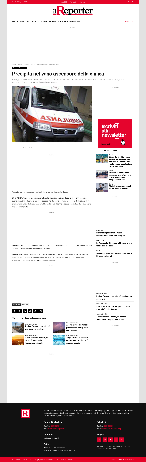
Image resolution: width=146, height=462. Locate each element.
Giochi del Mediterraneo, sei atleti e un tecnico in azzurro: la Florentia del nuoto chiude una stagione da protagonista (120, 162)
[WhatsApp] (30, 311)
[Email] (40, 311)
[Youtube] (121, 439)
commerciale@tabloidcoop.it (112, 428)
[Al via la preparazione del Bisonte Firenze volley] (102, 187)
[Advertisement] (73, 45)
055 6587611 (56, 426)
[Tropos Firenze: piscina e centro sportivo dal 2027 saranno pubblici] (59, 340)
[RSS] (128, 2)
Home (14, 65)
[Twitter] (132, 2)
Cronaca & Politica (29, 65)
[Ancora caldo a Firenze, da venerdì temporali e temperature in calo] (18, 340)
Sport (111, 155)
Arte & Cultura (101, 240)
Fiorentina (99, 230)
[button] (129, 21)
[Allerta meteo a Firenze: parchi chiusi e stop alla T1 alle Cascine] (59, 327)
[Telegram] (35, 311)
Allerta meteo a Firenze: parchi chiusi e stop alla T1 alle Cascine (77, 327)
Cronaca (25, 305)
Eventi (98, 250)
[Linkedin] (25, 311)
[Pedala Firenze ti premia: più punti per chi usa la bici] (18, 327)
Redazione (17, 148)
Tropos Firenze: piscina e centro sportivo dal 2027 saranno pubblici (77, 340)
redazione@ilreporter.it (56, 428)
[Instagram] (124, 2)
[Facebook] (121, 2)
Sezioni (20, 65)
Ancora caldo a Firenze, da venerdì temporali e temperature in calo (36, 340)
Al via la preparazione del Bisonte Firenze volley (120, 187)
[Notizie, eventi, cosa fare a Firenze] (73, 10)
